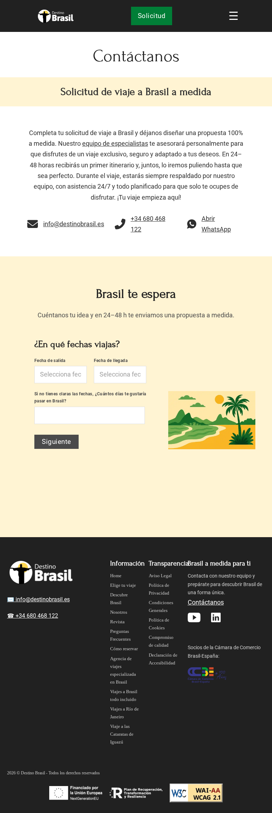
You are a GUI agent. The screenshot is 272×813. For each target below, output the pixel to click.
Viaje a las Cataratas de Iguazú (122, 734)
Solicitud (152, 16)
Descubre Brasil (119, 598)
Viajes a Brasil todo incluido (123, 695)
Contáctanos (206, 602)
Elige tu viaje (123, 585)
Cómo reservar (124, 648)
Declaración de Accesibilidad (163, 659)
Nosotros (118, 612)
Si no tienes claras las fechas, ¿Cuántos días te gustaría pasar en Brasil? (90, 397)
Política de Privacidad (159, 589)
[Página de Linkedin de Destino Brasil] (216, 616)
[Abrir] (232, 16)
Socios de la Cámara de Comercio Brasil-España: (224, 652)
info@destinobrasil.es (73, 224)
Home (115, 575)
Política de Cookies (159, 623)
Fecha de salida (50, 360)
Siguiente (56, 442)
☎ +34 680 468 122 (32, 615)
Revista (117, 621)
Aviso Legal (160, 575)
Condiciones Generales (161, 606)
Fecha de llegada (111, 360)
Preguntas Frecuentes (120, 635)
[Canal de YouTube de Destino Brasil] (194, 616)
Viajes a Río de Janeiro (124, 712)
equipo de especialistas (115, 143)
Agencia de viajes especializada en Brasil (123, 670)
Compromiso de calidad (161, 641)
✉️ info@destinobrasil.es (38, 599)
